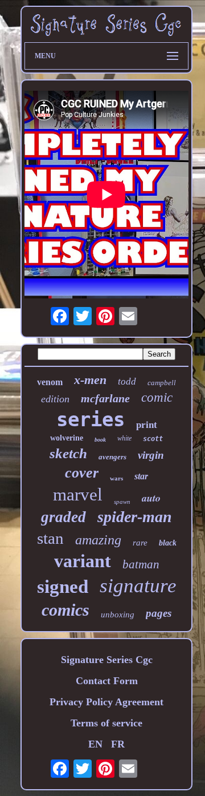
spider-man (134, 517)
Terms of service (106, 723)
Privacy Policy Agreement (106, 702)
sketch (68, 453)
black (168, 543)
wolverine (66, 438)
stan (50, 538)
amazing (98, 539)
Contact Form (107, 680)
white (124, 438)
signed (62, 586)
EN (95, 744)
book (100, 440)
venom (50, 382)
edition (55, 399)
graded (63, 517)
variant (82, 561)
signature (138, 586)
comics (65, 609)
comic (157, 397)
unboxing (117, 614)
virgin (151, 455)
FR (118, 744)
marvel (77, 494)
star (141, 476)
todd (127, 381)
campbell (161, 382)
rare (140, 542)
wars (116, 478)
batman (140, 564)
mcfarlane (105, 398)
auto (151, 498)
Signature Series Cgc (107, 659)
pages (158, 613)
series (90, 419)
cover (82, 472)
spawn (122, 501)
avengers (112, 456)
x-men (90, 380)
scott (153, 439)
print (146, 424)
